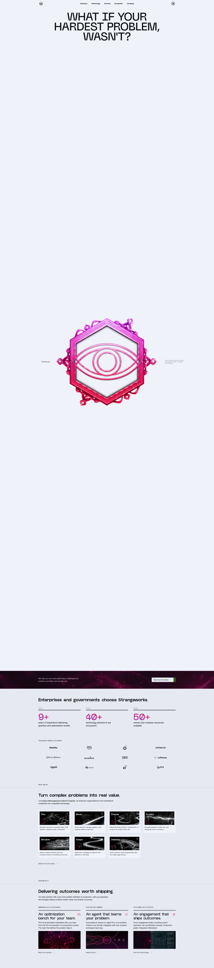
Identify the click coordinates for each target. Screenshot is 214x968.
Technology (95, 3)
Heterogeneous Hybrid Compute (61, 801)
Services (107, 3)
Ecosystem (118, 3)
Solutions (83, 3)
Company (130, 3)
